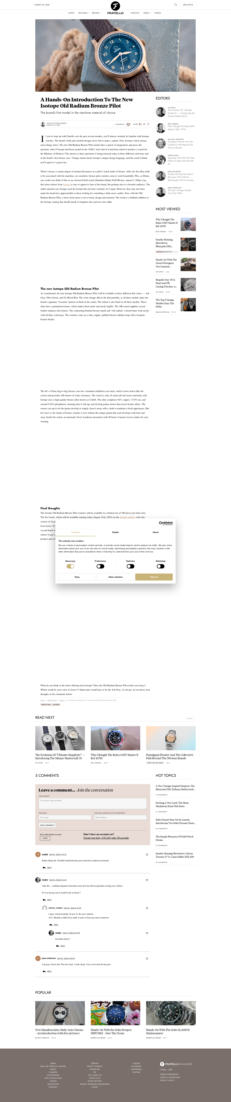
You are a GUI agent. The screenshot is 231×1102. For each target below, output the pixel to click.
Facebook (136, 1066)
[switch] (100, 566)
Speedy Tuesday (94, 1066)
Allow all (154, 577)
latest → (191, 718)
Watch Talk (46, 705)
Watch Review (95, 1081)
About (146, 13)
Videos (157, 13)
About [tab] (156, 532)
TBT (94, 1072)
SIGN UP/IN (188, 4)
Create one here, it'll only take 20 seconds (106, 837)
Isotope (66, 184)
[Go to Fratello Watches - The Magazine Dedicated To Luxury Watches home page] (115, 2)
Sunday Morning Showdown (95, 1084)
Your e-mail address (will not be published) (110, 813)
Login (45, 838)
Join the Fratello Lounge (53, 1066)
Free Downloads (53, 1078)
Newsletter (53, 1084)
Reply (49, 867)
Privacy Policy (167, 1080)
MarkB (45, 854)
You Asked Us (94, 1075)
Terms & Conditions (170, 1077)
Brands (95, 13)
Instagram (136, 1069)
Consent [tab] (75, 532)
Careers (53, 1072)
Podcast (135, 13)
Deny (77, 577)
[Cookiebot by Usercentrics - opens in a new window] (161, 523)
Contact (53, 1087)
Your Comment (44, 796)
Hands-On (95, 1069)
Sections (82, 13)
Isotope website (127, 517)
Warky (45, 880)
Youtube (136, 1072)
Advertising (53, 1075)
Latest (71, 13)
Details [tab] (115, 532)
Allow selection (115, 577)
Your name (43, 813)
